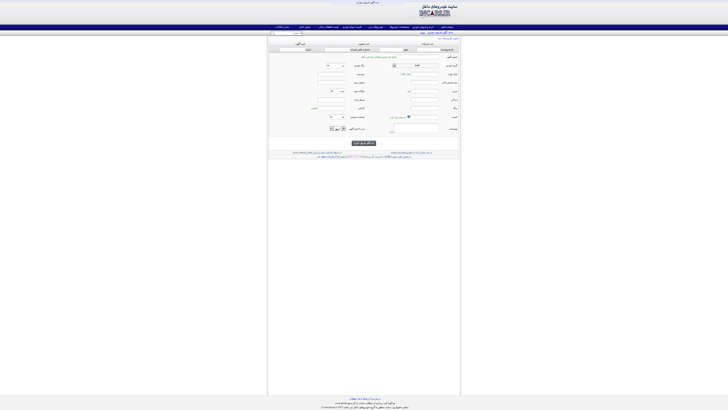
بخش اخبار (304, 26)
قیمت (454, 117)
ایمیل (308, 49)
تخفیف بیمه (359, 82)
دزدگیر (454, 100)
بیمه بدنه (361, 74)
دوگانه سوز (359, 91)
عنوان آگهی (452, 57)
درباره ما (375, 398)
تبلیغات (353, 398)
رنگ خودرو (360, 65)
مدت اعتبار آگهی (357, 129)
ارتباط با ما (364, 398)
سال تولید (452, 74)
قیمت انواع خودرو (352, 26)
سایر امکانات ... (281, 26)
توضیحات (453, 129)
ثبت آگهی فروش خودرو (368, 2)
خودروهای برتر (375, 26)
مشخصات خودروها (399, 26)
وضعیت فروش (357, 117)
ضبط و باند (360, 100)
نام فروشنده (447, 49)
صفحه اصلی (447, 26)
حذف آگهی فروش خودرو (440, 32)
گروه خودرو (451, 65)
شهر (406, 49)
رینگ (455, 108)
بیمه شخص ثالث (449, 82)
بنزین (455, 91)
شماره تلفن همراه (360, 49)
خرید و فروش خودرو (423, 26)
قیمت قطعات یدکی (328, 26)
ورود (422, 32)
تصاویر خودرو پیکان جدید (448, 38)
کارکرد (361, 108)
